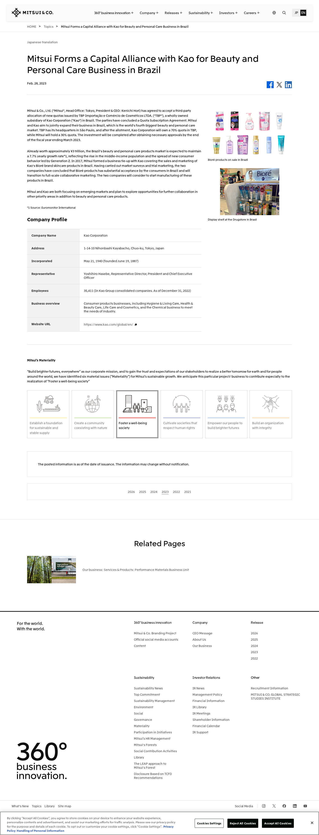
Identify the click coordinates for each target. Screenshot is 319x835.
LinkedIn (288, 84)
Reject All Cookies (243, 823)
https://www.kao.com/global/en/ (108, 324)
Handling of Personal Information (40, 831)
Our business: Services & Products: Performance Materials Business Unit (135, 569)
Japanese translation (42, 42)
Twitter (279, 84)
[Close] (312, 822)
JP (296, 12)
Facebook (270, 84)
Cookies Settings (209, 823)
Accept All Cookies (277, 823)
